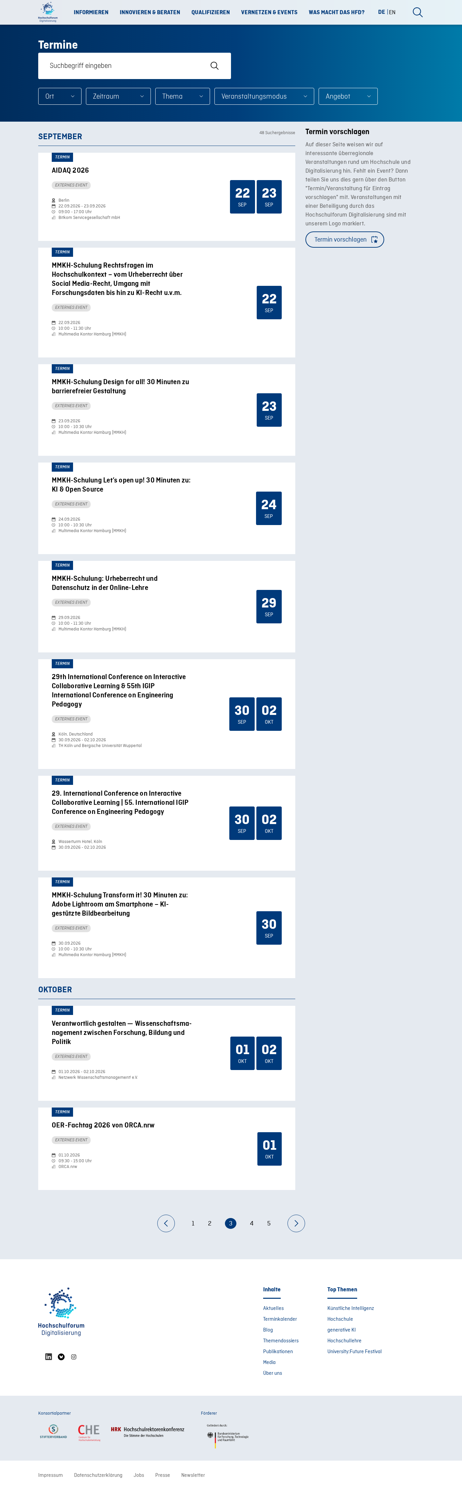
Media (269, 1362)
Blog (268, 1330)
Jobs (139, 1475)
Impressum (50, 1475)
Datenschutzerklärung (98, 1475)
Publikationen (278, 1351)
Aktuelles (273, 1308)
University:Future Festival (354, 1351)
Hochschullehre (344, 1341)
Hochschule (340, 1319)
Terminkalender (280, 1319)
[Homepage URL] (50, 12)
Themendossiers (281, 1341)
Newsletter (193, 1475)
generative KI (341, 1330)
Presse (162, 1475)
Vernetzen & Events (269, 12)
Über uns (272, 1373)
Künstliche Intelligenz (350, 1308)
